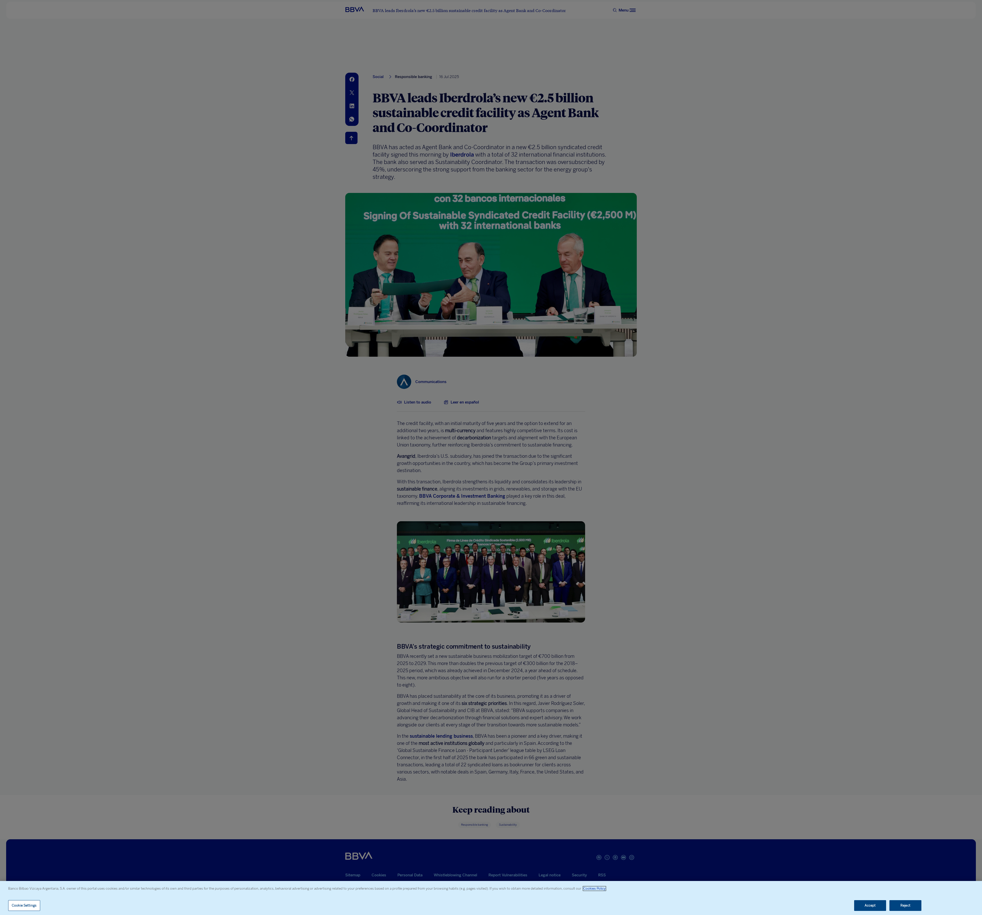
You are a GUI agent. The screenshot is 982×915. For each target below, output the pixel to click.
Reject (905, 905)
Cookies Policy (594, 888)
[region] (491, 898)
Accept (870, 905)
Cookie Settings (24, 905)
